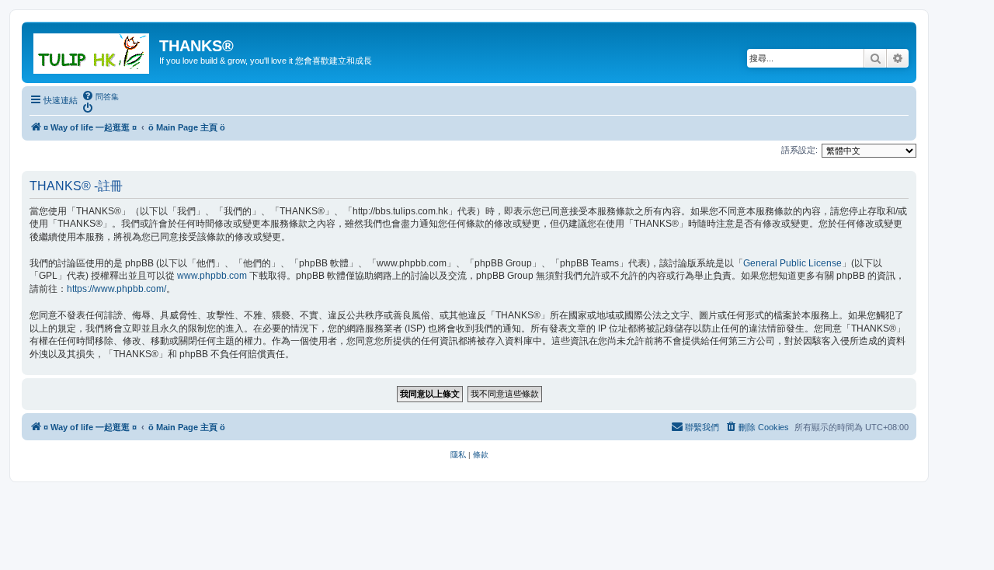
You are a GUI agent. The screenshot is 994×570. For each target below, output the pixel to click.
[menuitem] (100, 96)
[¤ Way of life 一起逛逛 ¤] (92, 50)
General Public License (792, 263)
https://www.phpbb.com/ (116, 288)
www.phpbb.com (212, 275)
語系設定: (799, 150)
